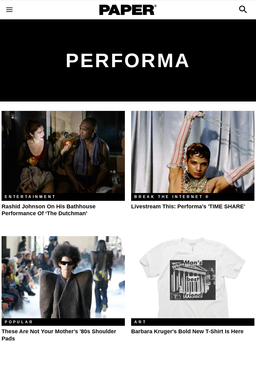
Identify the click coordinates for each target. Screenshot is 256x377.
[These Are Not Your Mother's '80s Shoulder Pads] (63, 277)
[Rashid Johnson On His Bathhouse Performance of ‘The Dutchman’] (63, 152)
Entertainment (30, 197)
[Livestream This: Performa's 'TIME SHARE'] (192, 152)
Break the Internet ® (172, 197)
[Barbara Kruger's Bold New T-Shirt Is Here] (192, 277)
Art (140, 322)
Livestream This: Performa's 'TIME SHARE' (188, 206)
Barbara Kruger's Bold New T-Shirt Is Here (187, 331)
